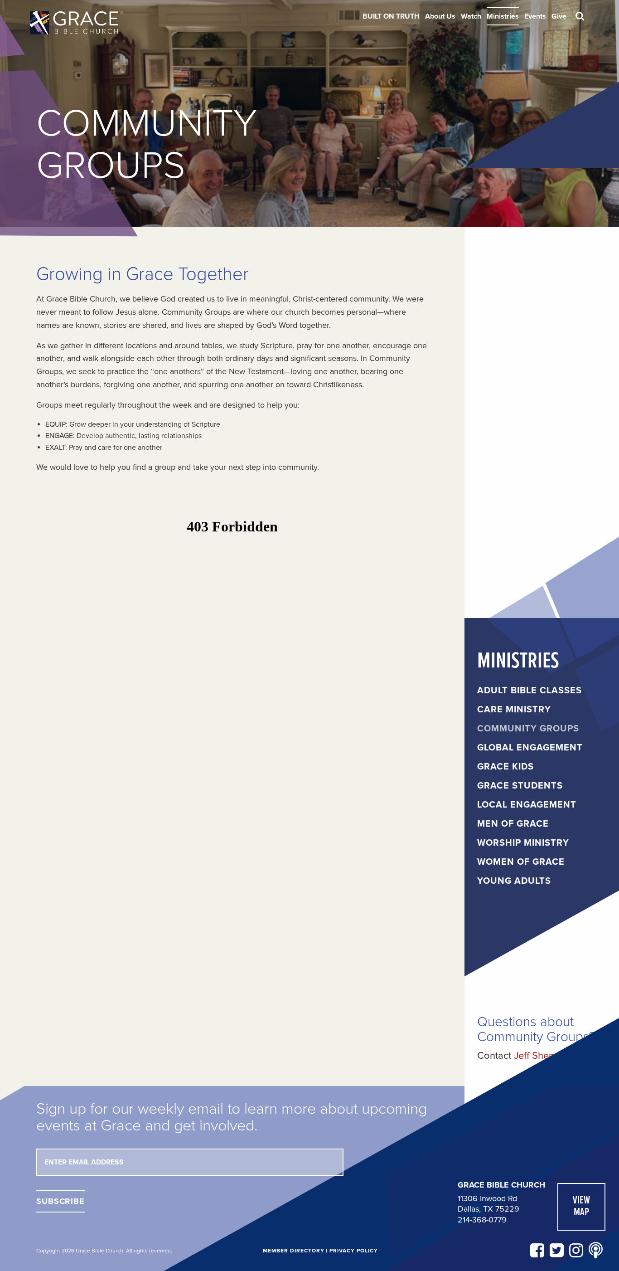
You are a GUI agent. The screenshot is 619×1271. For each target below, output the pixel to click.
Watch (471, 16)
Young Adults (514, 881)
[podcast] (596, 1251)
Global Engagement (530, 747)
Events (535, 16)
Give (558, 16)
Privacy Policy (353, 1250)
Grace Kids (505, 766)
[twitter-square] (557, 1251)
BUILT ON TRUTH (391, 16)
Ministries (503, 16)
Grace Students (520, 785)
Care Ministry (514, 709)
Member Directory (293, 1250)
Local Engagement (526, 804)
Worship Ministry (523, 843)
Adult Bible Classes (529, 690)
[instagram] (576, 1251)
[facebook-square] (537, 1251)
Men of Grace (513, 823)
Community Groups (528, 728)
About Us (440, 16)
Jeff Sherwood (545, 1056)
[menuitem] (391, 16)
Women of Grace (521, 862)
